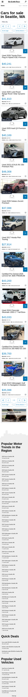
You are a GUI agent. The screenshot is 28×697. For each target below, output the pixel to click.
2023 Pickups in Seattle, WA (8, 611)
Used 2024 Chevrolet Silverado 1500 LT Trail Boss (13, 311)
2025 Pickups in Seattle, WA (8, 602)
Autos (2, 5)
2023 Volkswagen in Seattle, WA (10, 561)
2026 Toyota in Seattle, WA (8, 493)
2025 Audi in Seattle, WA (8, 470)
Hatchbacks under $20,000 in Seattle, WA (12, 652)
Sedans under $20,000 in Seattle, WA (11, 647)
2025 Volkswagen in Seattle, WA (10, 502)
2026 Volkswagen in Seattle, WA (10, 620)
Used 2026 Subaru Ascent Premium (12, 202)
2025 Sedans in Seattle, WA (8, 511)
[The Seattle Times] (14, 2)
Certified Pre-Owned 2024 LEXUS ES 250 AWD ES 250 (14, 348)
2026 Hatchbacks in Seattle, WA (9, 588)
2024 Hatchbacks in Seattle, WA (9, 584)
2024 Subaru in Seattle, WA (8, 566)
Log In (20, 5)
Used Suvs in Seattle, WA (8, 669)
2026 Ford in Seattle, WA (8, 629)
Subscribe (25, 5)
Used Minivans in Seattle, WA (9, 691)
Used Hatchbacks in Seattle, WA (9, 678)
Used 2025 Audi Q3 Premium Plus (14, 129)
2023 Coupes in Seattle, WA (8, 625)
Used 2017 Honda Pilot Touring (11, 238)
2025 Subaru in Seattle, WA (8, 529)
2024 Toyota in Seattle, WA (8, 475)
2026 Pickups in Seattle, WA (8, 615)
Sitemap (14, 695)
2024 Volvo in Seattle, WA (8, 552)
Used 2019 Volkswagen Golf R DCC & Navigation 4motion (14, 384)
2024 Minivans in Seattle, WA (9, 597)
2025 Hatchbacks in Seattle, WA (9, 516)
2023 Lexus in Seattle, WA (8, 498)
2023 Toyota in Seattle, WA (8, 525)
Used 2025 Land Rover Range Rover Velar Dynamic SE (13, 94)
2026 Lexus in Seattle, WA (8, 575)
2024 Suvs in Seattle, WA (8, 461)
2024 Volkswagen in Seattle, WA (10, 534)
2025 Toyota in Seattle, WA (8, 480)
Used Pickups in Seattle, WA (8, 682)
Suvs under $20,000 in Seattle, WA (10, 643)
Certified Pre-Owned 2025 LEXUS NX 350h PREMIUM (13, 275)
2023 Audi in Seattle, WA (8, 538)
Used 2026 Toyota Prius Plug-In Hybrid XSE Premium (14, 56)
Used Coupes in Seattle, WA (8, 687)
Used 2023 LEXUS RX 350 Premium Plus (13, 166)
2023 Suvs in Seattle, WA (8, 466)
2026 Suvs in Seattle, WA (8, 484)
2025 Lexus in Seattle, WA (8, 547)
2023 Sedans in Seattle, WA (8, 520)
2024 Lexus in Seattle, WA (8, 507)
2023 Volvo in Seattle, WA (8, 543)
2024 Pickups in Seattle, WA (8, 579)
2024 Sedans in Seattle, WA (8, 489)
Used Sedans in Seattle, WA (8, 673)
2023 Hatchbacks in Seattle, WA (9, 557)
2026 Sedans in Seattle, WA (8, 570)
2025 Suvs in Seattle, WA (8, 457)
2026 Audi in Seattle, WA (8, 593)
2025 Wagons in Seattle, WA (9, 606)
